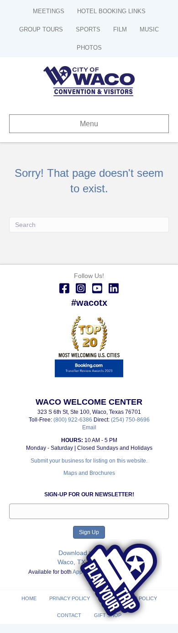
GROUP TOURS (41, 29)
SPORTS (88, 29)
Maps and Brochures (89, 473)
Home (29, 598)
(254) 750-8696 (130, 420)
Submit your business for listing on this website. (89, 461)
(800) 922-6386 (73, 420)
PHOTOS (89, 47)
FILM (120, 29)
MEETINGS (48, 11)
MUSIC (149, 29)
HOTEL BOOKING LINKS (111, 11)
